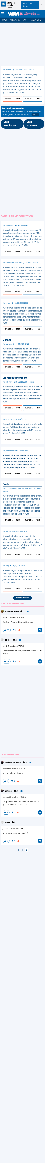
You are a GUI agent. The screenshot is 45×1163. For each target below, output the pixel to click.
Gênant (7, 340)
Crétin (6, 484)
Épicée (25, 20)
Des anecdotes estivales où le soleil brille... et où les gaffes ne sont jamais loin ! (21, 112)
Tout (4, 20)
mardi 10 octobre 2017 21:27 (13, 618)
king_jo (8, 640)
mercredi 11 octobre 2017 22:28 (14, 797)
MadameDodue (12, 612)
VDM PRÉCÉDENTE (10, 124)
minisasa (9, 791)
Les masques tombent (15, 378)
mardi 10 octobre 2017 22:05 (13, 646)
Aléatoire (15, 20)
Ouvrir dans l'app (28, 5)
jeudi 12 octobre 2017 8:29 (13, 829)
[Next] (18, 850)
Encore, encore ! (22, 598)
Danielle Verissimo (13, 763)
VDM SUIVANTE (32, 124)
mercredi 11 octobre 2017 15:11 (14, 769)
